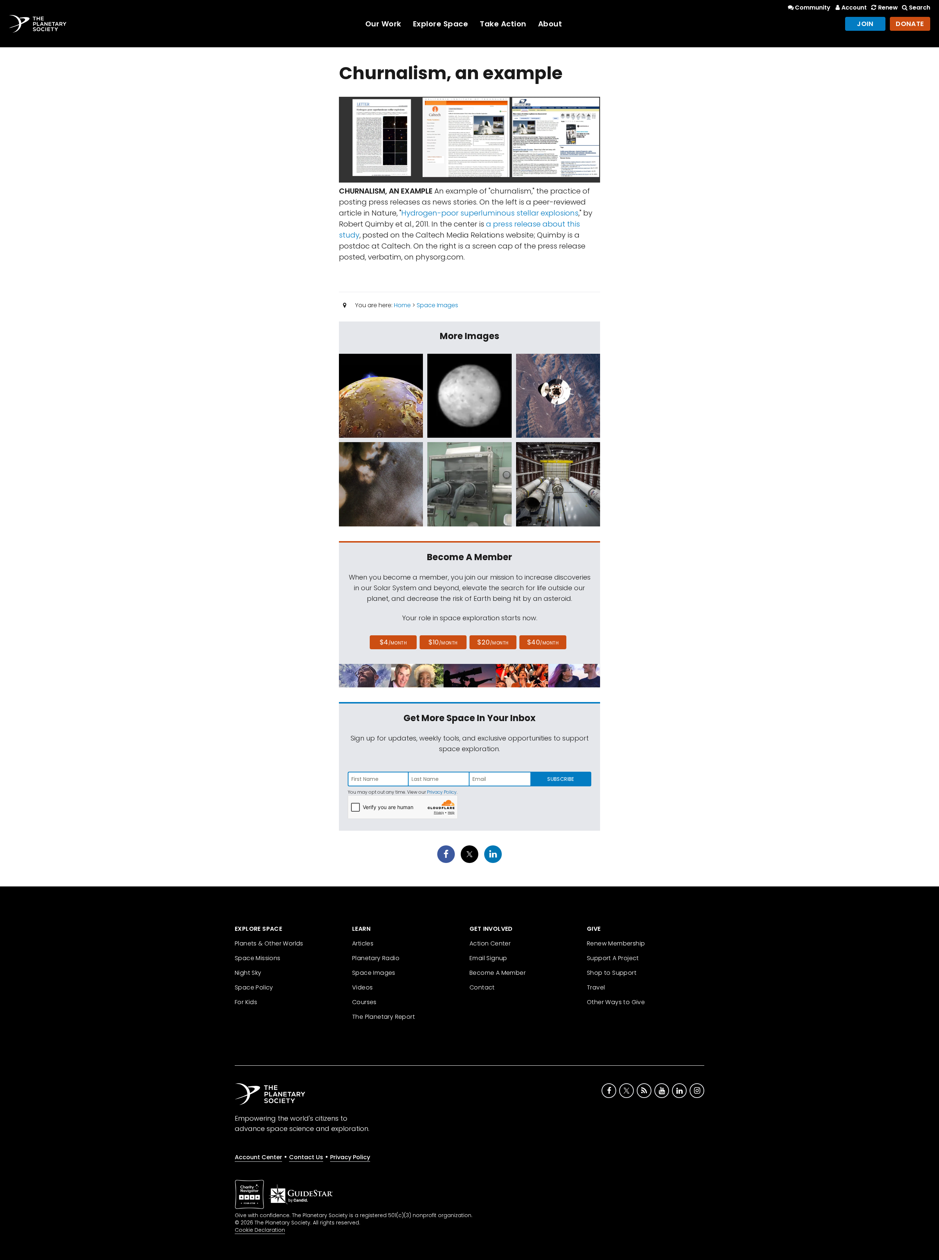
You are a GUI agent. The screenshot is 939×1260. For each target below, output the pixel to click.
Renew (888, 7)
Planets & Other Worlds (269, 943)
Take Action (503, 24)
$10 (442, 642)
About (550, 24)
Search (919, 7)
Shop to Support (611, 973)
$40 (543, 642)
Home (402, 305)
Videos (362, 987)
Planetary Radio (375, 958)
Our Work (383, 24)
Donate (910, 23)
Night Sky (248, 973)
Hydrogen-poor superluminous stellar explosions (489, 213)
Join (865, 23)
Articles (362, 943)
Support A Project (613, 958)
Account (854, 7)
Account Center (258, 1157)
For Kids (246, 1002)
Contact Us (306, 1157)
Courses (364, 1002)
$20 (492, 642)
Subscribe (560, 779)
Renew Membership (616, 943)
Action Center (490, 943)
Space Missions (258, 958)
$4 (393, 642)
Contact (482, 987)
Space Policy (254, 987)
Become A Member (498, 973)
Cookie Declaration (260, 1230)
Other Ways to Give (616, 1002)
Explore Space (440, 24)
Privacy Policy (442, 792)
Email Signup (488, 958)
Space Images (437, 305)
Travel (596, 987)
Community (812, 7)
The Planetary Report (383, 1017)
